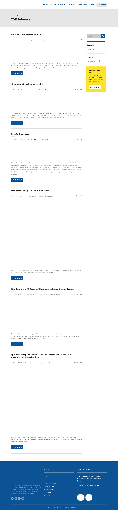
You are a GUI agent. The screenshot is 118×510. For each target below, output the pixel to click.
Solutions (71, 5)
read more (16, 73)
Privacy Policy (61, 507)
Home (12, 15)
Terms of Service (70, 507)
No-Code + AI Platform (50, 483)
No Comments (78, 196)
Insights (92, 5)
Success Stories (82, 5)
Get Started (102, 5)
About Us (46, 480)
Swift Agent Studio (49, 486)
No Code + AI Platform (58, 5)
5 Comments (78, 89)
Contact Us (47, 496)
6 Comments (78, 139)
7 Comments (78, 39)
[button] (95, 87)
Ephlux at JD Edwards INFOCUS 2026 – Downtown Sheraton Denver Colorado (89, 477)
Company (44, 5)
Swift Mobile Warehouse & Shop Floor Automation (88, 486)
